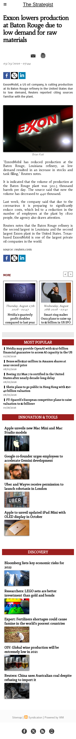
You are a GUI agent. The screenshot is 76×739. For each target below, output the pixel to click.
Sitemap (17, 717)
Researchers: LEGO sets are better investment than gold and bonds (30, 593)
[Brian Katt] (38, 107)
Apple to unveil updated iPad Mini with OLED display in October (35, 514)
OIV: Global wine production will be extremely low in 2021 (31, 649)
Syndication (35, 717)
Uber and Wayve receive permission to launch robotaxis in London (33, 486)
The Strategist (38, 4)
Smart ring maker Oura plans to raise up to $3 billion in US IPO (56, 318)
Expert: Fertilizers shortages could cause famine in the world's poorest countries (35, 621)
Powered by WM (54, 717)
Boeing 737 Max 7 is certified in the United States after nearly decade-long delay (33, 376)
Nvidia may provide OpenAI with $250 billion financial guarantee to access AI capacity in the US (37, 350)
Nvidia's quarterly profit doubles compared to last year (20, 318)
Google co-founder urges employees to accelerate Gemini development (33, 458)
